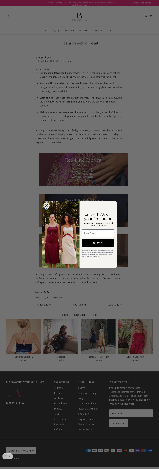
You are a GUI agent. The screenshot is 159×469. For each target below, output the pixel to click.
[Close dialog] (46, 205)
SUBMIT (98, 243)
